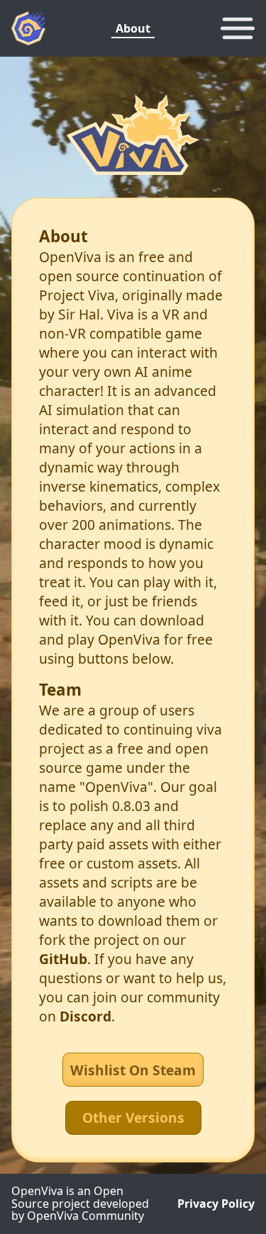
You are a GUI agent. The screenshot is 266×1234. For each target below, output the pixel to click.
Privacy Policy (216, 1204)
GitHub (63, 958)
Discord (85, 1016)
